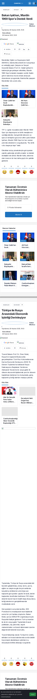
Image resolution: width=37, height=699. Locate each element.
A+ (24, 49)
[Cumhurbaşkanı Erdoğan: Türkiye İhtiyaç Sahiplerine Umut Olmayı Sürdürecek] (27, 279)
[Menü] (3, 3)
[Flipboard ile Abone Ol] (20, 44)
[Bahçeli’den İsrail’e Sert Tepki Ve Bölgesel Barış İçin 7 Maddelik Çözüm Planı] (27, 260)
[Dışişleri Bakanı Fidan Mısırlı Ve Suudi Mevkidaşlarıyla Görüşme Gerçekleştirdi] (10, 279)
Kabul (32, 694)
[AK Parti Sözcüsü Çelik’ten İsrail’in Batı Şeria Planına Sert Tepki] (27, 241)
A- (28, 49)
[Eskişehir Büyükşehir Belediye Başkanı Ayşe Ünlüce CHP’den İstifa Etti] (10, 260)
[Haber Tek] (18, 3)
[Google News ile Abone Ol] (9, 44)
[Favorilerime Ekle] (15, 49)
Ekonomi (17, 305)
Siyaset (16, 9)
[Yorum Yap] (19, 49)
